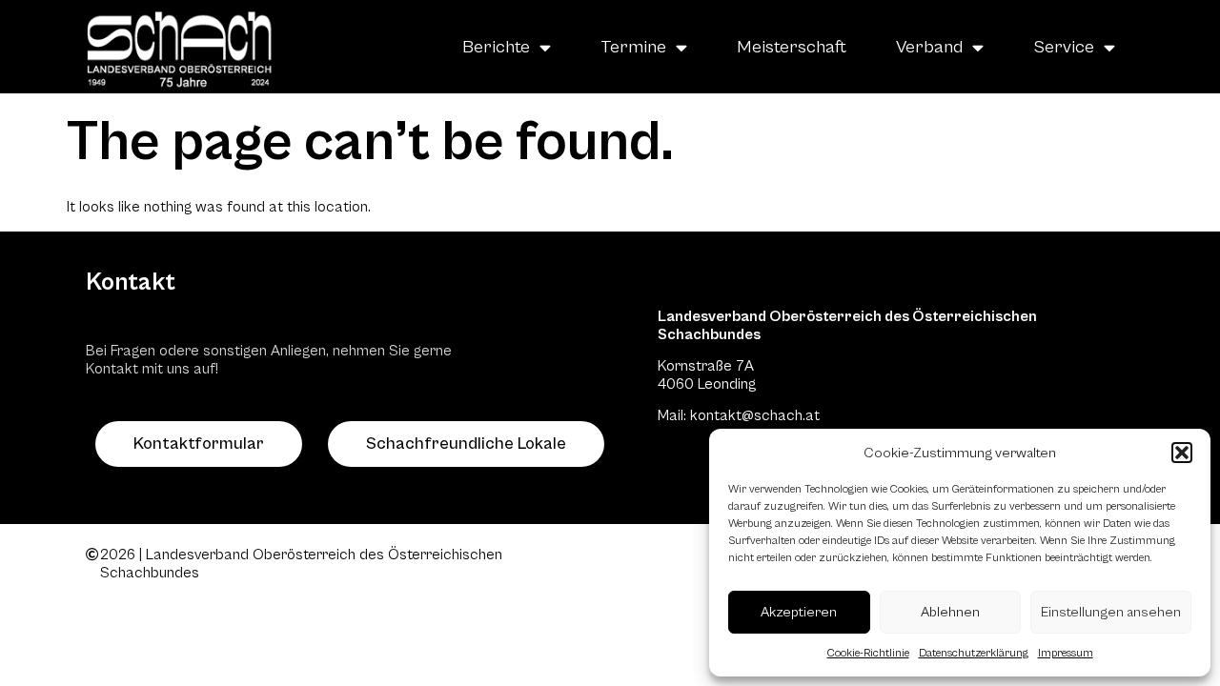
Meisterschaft (791, 46)
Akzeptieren (799, 612)
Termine (633, 46)
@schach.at (781, 415)
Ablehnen (950, 612)
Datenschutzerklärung (973, 653)
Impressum (1065, 653)
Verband (929, 46)
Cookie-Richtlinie (868, 653)
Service (1063, 46)
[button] (1181, 452)
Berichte (496, 46)
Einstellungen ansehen (1111, 612)
